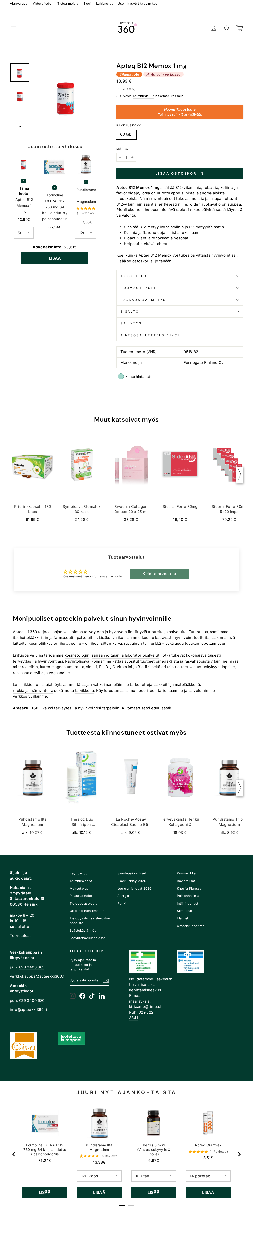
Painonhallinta (188, 896)
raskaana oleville (28, 672)
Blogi (87, 3)
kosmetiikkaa (41, 643)
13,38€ (99, 1162)
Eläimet (182, 918)
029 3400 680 (32, 1000)
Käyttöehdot (79, 873)
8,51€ (208, 1158)
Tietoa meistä (67, 3)
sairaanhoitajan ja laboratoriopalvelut (125, 655)
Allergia (123, 896)
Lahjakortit (104, 3)
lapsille (228, 666)
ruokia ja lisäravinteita (33, 690)
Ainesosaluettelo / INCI (149, 335)
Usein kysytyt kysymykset (138, 3)
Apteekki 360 (25, 631)
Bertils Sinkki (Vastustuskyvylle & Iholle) (153, 1149)
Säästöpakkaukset (131, 873)
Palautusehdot (81, 896)
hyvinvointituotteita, (192, 637)
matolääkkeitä (187, 684)
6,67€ (153, 1160)
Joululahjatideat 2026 (134, 888)
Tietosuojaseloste (83, 903)
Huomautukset (138, 288)
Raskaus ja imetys (143, 300)
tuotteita (155, 631)
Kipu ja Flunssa (189, 888)
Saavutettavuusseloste (87, 938)
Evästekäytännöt (83, 930)
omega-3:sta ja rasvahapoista (183, 661)
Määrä (122, 148)
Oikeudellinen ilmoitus (87, 911)
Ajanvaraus (19, 3)
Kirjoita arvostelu (159, 573)
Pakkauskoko (129, 125)
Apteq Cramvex (208, 1145)
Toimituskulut (143, 96)
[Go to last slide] (14, 1154)
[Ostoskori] (239, 28)
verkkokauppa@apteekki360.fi (37, 976)
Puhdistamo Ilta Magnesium (86, 196)
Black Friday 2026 (131, 881)
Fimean (136, 995)
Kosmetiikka (186, 873)
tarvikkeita (84, 690)
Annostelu (133, 276)
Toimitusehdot (81, 881)
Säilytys (131, 323)
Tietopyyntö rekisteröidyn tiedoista (90, 920)
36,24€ (44, 1160)
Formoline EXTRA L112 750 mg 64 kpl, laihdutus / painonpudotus (55, 207)
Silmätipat (184, 911)
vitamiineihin (222, 661)
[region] (126, 1154)
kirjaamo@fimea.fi (146, 1006)
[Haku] (226, 28)
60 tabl (126, 134)
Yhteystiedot (43, 3)
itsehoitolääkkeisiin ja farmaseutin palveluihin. (55, 637)
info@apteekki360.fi (28, 1009)
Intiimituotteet (187, 903)
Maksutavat (79, 888)
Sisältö (129, 311)
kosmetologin (77, 655)
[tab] (122, 1205)
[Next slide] (239, 1154)
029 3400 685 (32, 967)
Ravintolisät (186, 881)
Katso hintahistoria (141, 376)
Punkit (122, 903)
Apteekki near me (190, 926)
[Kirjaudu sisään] (214, 28)
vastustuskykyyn (205, 666)
